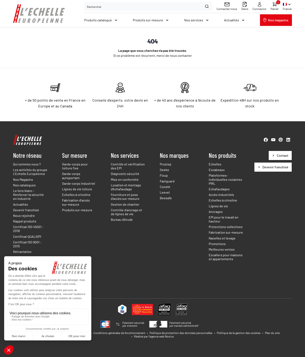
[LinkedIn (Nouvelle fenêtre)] (288, 139)
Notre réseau (27, 155)
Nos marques (174, 155)
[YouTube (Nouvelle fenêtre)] (273, 139)
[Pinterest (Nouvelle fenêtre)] (280, 139)
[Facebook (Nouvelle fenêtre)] (266, 139)
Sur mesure (74, 155)
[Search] (207, 6)
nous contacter (181, 55)
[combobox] (148, 6)
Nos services (125, 155)
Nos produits (222, 155)
